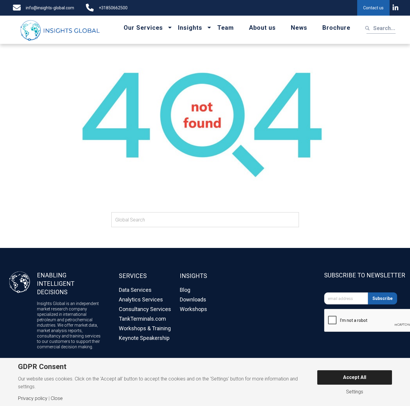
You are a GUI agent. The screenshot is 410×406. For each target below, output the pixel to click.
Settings (354, 391)
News (299, 27)
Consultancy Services (145, 309)
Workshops (193, 309)
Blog (185, 290)
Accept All (354, 377)
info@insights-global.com (50, 7)
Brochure (336, 27)
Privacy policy (32, 398)
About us (262, 27)
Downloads (193, 299)
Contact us (373, 7)
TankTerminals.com (142, 319)
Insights (190, 27)
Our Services (143, 27)
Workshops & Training (145, 328)
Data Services (135, 290)
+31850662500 (113, 7)
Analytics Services (141, 299)
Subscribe (382, 298)
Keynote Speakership (144, 338)
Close (57, 398)
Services (133, 275)
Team (225, 27)
